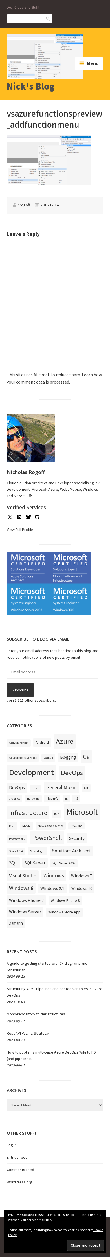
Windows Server (25, 912)
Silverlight (37, 851)
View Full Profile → (22, 529)
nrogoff (24, 204)
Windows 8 (21, 888)
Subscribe (20, 689)
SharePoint (16, 851)
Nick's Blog (31, 86)
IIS (76, 798)
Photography (17, 839)
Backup (48, 758)
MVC (12, 826)
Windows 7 (81, 875)
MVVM (26, 826)
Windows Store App (64, 912)
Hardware (33, 798)
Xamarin (16, 923)
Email (35, 788)
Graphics (14, 798)
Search (48, 18)
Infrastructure (28, 812)
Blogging (68, 757)
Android (42, 742)
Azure (64, 741)
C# (86, 756)
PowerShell (47, 838)
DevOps (72, 772)
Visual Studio (22, 875)
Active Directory (18, 743)
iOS (56, 813)
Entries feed (17, 1157)
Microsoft (82, 812)
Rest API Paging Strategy (28, 1033)
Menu (93, 63)
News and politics (50, 826)
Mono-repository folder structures (36, 1014)
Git (86, 788)
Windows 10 (81, 888)
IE (66, 798)
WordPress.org (19, 1182)
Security (77, 838)
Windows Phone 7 (26, 900)
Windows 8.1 (52, 888)
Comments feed (20, 1169)
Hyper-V (52, 798)
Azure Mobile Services (23, 758)
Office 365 (76, 826)
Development (31, 772)
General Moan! (61, 787)
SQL (13, 862)
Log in (12, 1144)
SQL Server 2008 (63, 863)
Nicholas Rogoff (26, 472)
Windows (53, 875)
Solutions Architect (71, 850)
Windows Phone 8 (65, 900)
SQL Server (35, 863)
